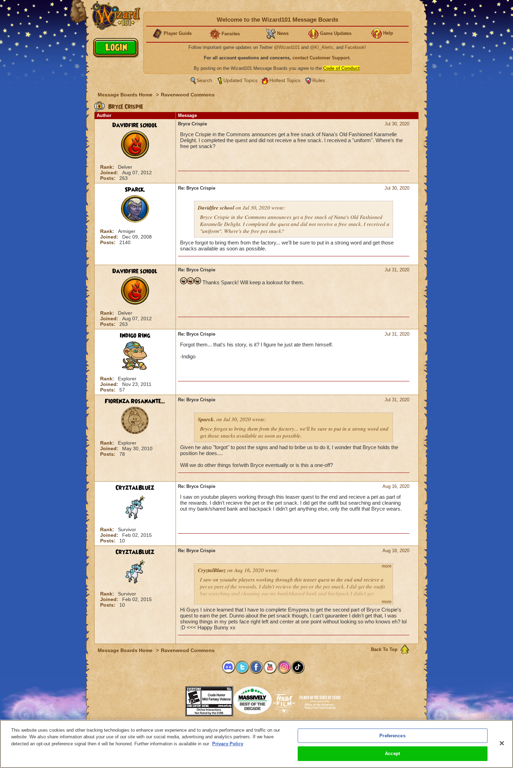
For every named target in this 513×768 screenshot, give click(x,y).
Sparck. (135, 189)
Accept (392, 753)
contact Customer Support (320, 57)
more (387, 566)
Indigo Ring (135, 335)
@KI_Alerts (321, 47)
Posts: (108, 178)
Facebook (355, 47)
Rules (318, 80)
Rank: (108, 167)
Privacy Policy (227, 743)
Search (204, 80)
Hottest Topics (284, 80)
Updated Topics (240, 80)
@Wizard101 (287, 47)
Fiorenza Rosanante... (135, 401)
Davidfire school (134, 125)
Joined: (110, 172)
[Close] (502, 743)
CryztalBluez (135, 488)
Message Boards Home (126, 94)
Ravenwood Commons (188, 94)
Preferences (392, 735)
